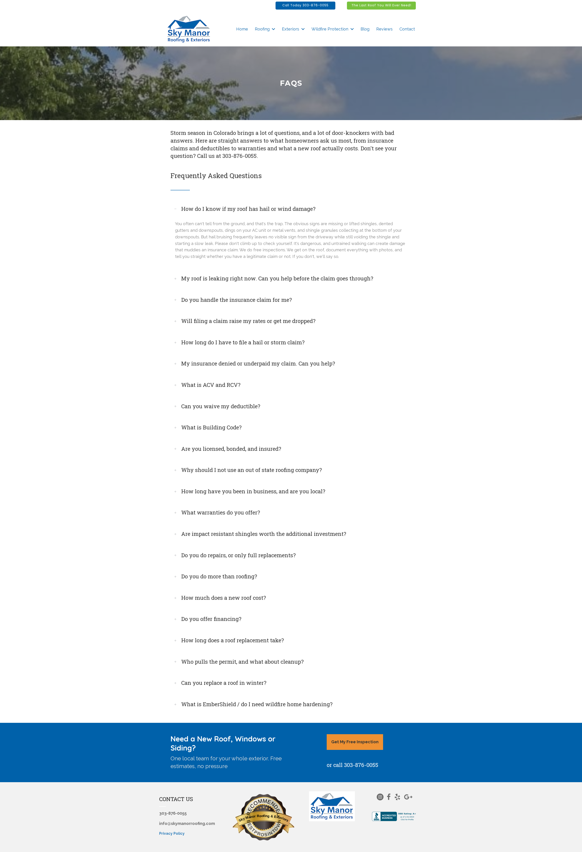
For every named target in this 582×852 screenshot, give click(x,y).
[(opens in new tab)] (394, 816)
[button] (305, 6)
